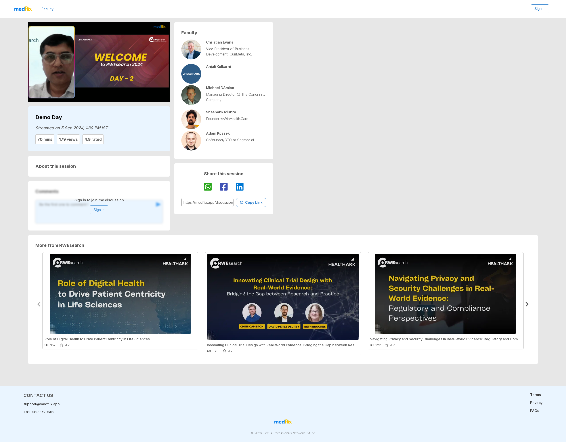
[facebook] (223, 187)
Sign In (539, 9)
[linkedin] (239, 187)
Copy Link (253, 202)
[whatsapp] (207, 187)
